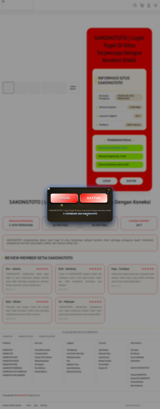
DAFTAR (94, 198)
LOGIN (64, 198)
